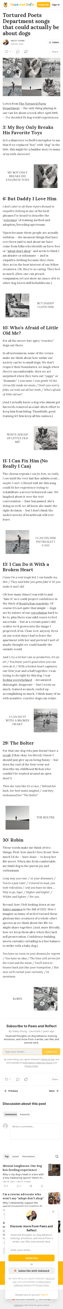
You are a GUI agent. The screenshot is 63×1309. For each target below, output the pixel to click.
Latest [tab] (15, 1156)
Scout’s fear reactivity (34, 603)
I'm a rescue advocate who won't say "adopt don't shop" (23, 1196)
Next (52, 1090)
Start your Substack (25, 1299)
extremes (10, 220)
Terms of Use (47, 1059)
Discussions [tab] (28, 1156)
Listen (55, 42)
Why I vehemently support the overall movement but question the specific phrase (23, 1204)
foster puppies (12, 909)
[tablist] (17, 1114)
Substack (18, 1305)
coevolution (39, 613)
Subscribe (43, 4)
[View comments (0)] (17, 51)
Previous (13, 1090)
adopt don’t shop (19, 251)
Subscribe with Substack (33, 1270)
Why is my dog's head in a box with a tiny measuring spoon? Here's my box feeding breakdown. (23, 1176)
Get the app (45, 1299)
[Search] (57, 1156)
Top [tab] (7, 1156)
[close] (53, 1211)
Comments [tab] (11, 1114)
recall (6, 755)
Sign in (56, 4)
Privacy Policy (42, 1285)
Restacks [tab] (25, 1114)
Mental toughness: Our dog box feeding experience (22, 1168)
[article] (31, 1176)
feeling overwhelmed (17, 680)
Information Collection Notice (37, 1062)
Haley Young (18, 40)
